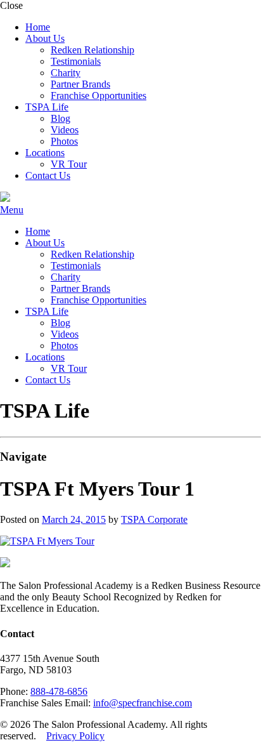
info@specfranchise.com (142, 702)
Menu (11, 209)
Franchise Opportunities (98, 95)
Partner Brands (80, 84)
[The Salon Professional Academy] (5, 198)
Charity (65, 72)
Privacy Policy (75, 735)
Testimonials (76, 61)
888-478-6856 (58, 691)
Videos (65, 129)
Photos (64, 141)
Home (37, 27)
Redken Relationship (92, 49)
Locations (45, 152)
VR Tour (69, 164)
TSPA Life (46, 107)
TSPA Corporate (154, 519)
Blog (60, 118)
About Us (45, 38)
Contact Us (47, 175)
